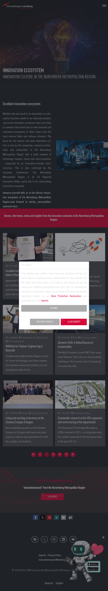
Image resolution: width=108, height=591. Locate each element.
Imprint (44, 300)
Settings (54, 308)
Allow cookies (74, 322)
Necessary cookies (45, 322)
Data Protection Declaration (66, 296)
